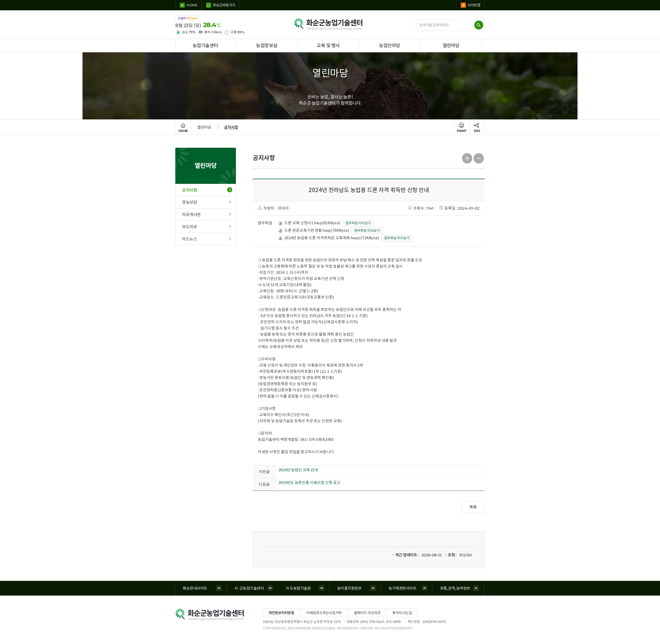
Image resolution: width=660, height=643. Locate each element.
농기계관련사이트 (402, 588)
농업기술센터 (205, 45)
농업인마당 (389, 45)
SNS (477, 131)
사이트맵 (473, 5)
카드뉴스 (189, 239)
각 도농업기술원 (298, 588)
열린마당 (451, 45)
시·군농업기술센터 (249, 588)
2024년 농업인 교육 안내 (298, 469)
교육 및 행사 (328, 45)
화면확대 (467, 157)
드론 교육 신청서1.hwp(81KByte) (312, 222)
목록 (473, 507)
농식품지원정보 (349, 588)
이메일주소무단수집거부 (324, 613)
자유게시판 (191, 214)
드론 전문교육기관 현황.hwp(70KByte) (316, 230)
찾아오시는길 (402, 613)
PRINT (461, 131)
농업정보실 (266, 45)
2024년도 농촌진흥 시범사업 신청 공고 (309, 482)
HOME (191, 5)
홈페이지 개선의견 (367, 613)
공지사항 (231, 127)
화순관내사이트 (195, 588)
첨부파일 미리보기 (358, 223)
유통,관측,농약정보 (455, 588)
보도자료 (189, 226)
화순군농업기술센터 (330, 24)
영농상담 (189, 202)
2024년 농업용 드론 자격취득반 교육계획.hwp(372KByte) (331, 237)
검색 (478, 25)
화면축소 (479, 157)
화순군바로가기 (224, 5)
